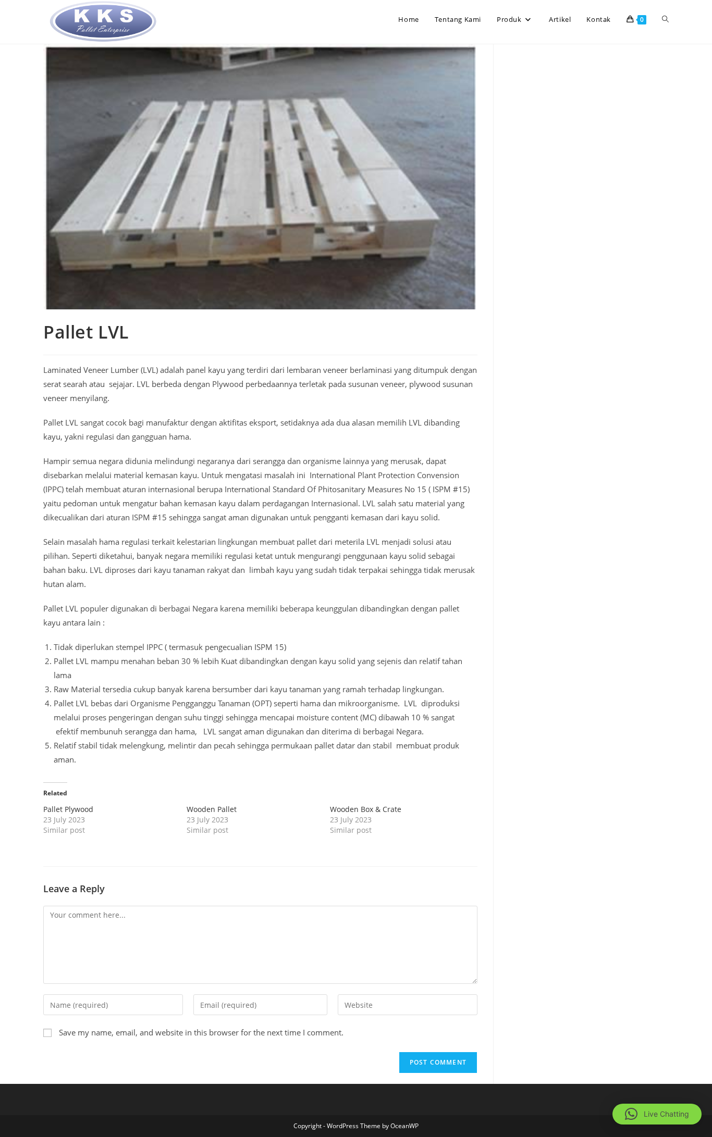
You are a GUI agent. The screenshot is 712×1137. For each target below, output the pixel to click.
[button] (657, 1114)
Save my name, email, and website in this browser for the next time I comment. (201, 1032)
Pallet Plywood (68, 809)
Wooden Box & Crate (365, 809)
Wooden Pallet (212, 809)
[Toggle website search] (665, 19)
